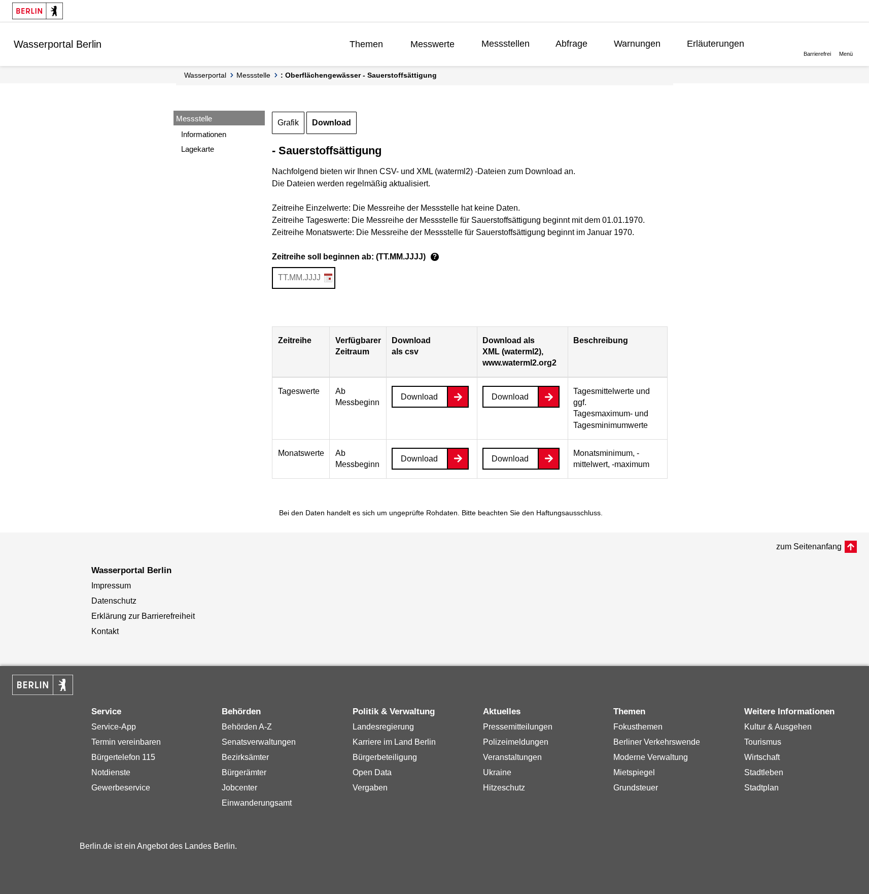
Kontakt (105, 631)
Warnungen (637, 44)
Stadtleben (763, 772)
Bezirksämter (245, 757)
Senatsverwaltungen (259, 742)
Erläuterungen (715, 44)
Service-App (113, 726)
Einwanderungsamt (257, 803)
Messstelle (253, 75)
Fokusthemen (638, 726)
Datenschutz (113, 601)
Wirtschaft (762, 757)
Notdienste (110, 772)
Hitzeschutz (504, 787)
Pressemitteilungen (517, 726)
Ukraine (497, 772)
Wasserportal (205, 75)
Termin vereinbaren (126, 742)
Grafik (288, 122)
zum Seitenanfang (809, 546)
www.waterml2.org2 (519, 362)
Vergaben (370, 787)
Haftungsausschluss (568, 513)
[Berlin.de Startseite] (37, 11)
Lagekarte (197, 149)
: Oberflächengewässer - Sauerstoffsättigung (359, 75)
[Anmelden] (776, 44)
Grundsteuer (635, 787)
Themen (366, 44)
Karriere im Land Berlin (394, 742)
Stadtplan (761, 787)
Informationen (203, 134)
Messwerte (432, 44)
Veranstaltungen (512, 757)
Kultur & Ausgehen (778, 726)
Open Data (372, 772)
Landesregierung (383, 726)
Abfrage (571, 44)
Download (331, 122)
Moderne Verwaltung (650, 757)
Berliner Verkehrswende (656, 742)
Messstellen (505, 44)
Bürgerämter (244, 772)
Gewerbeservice (120, 787)
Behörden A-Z (247, 726)
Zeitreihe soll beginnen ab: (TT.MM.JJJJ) (354, 256)
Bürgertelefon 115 (123, 757)
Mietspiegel (634, 772)
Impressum (111, 585)
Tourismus (762, 742)
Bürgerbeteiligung (385, 757)
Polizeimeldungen (515, 742)
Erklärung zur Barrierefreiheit (143, 616)
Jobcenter (239, 787)
